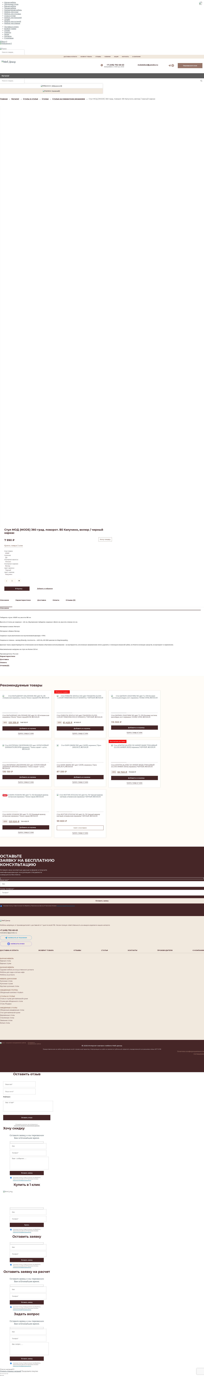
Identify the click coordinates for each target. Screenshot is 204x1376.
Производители (165, 950)
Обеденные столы (11, 4)
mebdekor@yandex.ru (148, 65)
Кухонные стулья (6, 984)
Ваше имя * (4, 880)
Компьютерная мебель (13, 10)
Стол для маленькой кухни (10, 1013)
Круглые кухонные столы (9, 986)
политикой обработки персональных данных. (27, 1125)
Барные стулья (5, 963)
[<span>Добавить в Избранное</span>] (25, 704)
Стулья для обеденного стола (11, 1001)
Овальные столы (6, 1020)
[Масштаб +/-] (7, 1373)
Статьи (104, 950)
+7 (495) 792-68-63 (115, 65)
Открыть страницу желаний (10, 1371)
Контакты (7, 36)
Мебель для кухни (11, 12)
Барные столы (5, 961)
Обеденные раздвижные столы (12, 1010)
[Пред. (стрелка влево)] (1, 1375)
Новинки (7, 32)
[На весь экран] (5, 1373)
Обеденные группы (9, 990)
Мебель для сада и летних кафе (12, 972)
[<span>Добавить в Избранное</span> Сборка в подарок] (80, 704)
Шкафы (7, 20)
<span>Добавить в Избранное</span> (48, 694)
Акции (6, 34)
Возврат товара (10, 29)
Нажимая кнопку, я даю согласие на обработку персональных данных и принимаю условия (39, 905)
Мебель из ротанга (7, 975)
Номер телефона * (7, 889)
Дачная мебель (10, 8)
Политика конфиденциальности (190, 1051)
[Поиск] (201, 80)
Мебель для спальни (12, 23)
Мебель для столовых (12, 14)
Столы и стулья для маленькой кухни (14, 999)
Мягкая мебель (10, 2)
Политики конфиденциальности (66, 905)
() (56, 91)
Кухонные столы (6, 981)
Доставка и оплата (11, 27)
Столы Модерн (5, 1004)
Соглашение (199, 1054)
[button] (25, 728)
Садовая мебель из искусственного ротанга (17, 970)
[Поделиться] (3, 1373)
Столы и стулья (10, 16)
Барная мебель (10, 6)
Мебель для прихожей (13, 18)
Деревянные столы (7, 1015)
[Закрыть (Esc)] (1, 1373)
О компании (8, 38)
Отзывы (7, 31)
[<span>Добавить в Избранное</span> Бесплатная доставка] (134, 753)
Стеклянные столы (7, 1018)
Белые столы (5, 1023)
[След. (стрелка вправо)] (3, 1375)
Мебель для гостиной (12, 21)
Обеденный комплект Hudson (11, 992)
